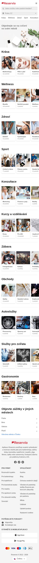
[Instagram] (22, 462)
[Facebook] (15, 462)
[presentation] (36, 3)
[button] (7, 522)
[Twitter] (19, 462)
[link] (3, 18)
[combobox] (20, 13)
